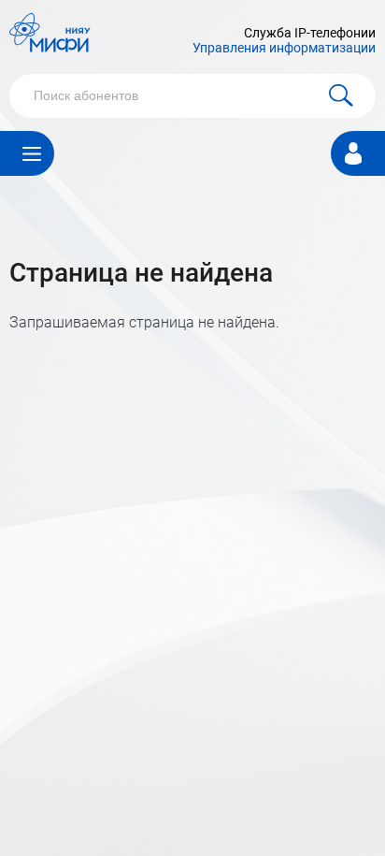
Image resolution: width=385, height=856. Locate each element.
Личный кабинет (353, 151)
